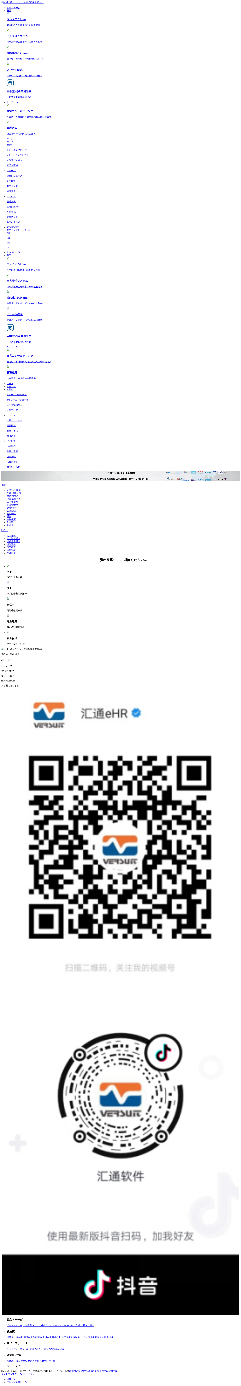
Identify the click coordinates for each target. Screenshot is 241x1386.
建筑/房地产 (12, 496)
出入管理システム (32, 1325)
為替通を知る (13, 1361)
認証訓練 (59, 1349)
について (11, 196)
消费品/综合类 (14, 499)
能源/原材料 (12, 505)
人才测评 (11, 535)
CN (8, 238)
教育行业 (108, 1337)
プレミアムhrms (14, 1325)
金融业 (19, 1337)
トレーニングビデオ (17, 150)
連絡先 (24, 1361)
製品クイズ (12, 186)
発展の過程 (12, 207)
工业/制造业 (12, 502)
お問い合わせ (13, 222)
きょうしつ (12, 102)
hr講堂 (10, 145)
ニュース (11, 170)
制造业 (10, 525)
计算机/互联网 (14, 490)
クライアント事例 (16, 1349)
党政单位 (99, 1337)
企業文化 (11, 212)
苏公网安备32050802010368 (104, 1371)
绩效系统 (11, 544)
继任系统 (11, 550)
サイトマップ (8, 1374)
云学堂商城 (12, 165)
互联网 (74, 1337)
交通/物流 (11, 508)
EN (8, 242)
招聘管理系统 (13, 541)
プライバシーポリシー (26, 1374)
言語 (9, 233)
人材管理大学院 (47, 1361)
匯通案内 (11, 201)
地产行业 (65, 1337)
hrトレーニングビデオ (18, 155)
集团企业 (46, 1337)
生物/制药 (11, 519)
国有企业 (11, 1337)
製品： (4, 530)
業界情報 (11, 181)
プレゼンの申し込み (17, 1382)
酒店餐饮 (11, 513)
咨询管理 (11, 510)
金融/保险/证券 (14, 493)
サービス (11, 142)
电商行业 (56, 1337)
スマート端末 (66, 1325)
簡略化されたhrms (50, 1325)
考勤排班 (11, 553)
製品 (9, 10)
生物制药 (37, 1337)
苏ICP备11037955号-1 (79, 1371)
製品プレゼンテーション (19, 230)
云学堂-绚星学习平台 (83, 1325)
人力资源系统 (13, 538)
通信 (9, 516)
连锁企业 (27, 1337)
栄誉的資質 (12, 217)
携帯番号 (11, 1379)
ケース (10, 139)
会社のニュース (14, 176)
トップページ (13, 7)
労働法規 (11, 191)
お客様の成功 (48, 1349)
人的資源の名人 (14, 160)
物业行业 (82, 1337)
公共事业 (11, 522)
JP (8, 247)
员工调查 (11, 547)
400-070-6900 (13, 227)
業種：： (5, 485)
